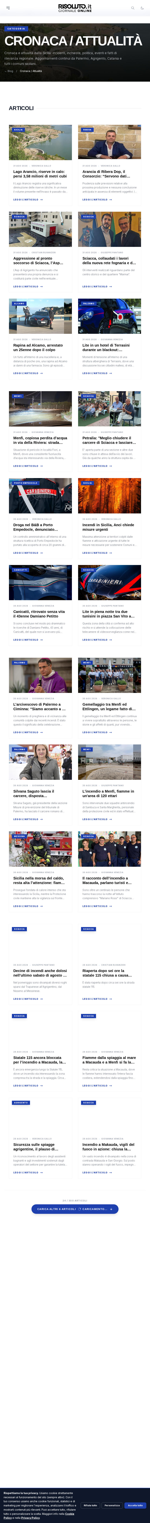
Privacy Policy (30, 1517)
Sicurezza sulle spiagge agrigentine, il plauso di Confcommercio (34, 1149)
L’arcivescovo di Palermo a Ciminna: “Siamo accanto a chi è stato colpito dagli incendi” (40, 708)
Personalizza (112, 1505)
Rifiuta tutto (90, 1505)
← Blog (8, 71)
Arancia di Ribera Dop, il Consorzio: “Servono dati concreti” (104, 176)
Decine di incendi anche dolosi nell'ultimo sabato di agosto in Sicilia (40, 975)
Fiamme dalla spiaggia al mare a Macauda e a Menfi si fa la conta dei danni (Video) (109, 1062)
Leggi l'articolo (25, 199)
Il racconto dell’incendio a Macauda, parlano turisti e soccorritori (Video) (105, 882)
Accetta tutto (135, 1505)
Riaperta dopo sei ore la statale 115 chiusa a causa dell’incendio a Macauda (105, 975)
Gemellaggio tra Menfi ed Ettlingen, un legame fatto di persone (107, 708)
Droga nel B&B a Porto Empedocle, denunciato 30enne (33, 529)
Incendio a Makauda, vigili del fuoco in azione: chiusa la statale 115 (108, 1149)
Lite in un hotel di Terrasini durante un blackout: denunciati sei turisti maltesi (107, 349)
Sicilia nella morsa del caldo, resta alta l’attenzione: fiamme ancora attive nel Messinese (39, 882)
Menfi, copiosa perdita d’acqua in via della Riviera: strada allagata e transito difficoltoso (40, 442)
